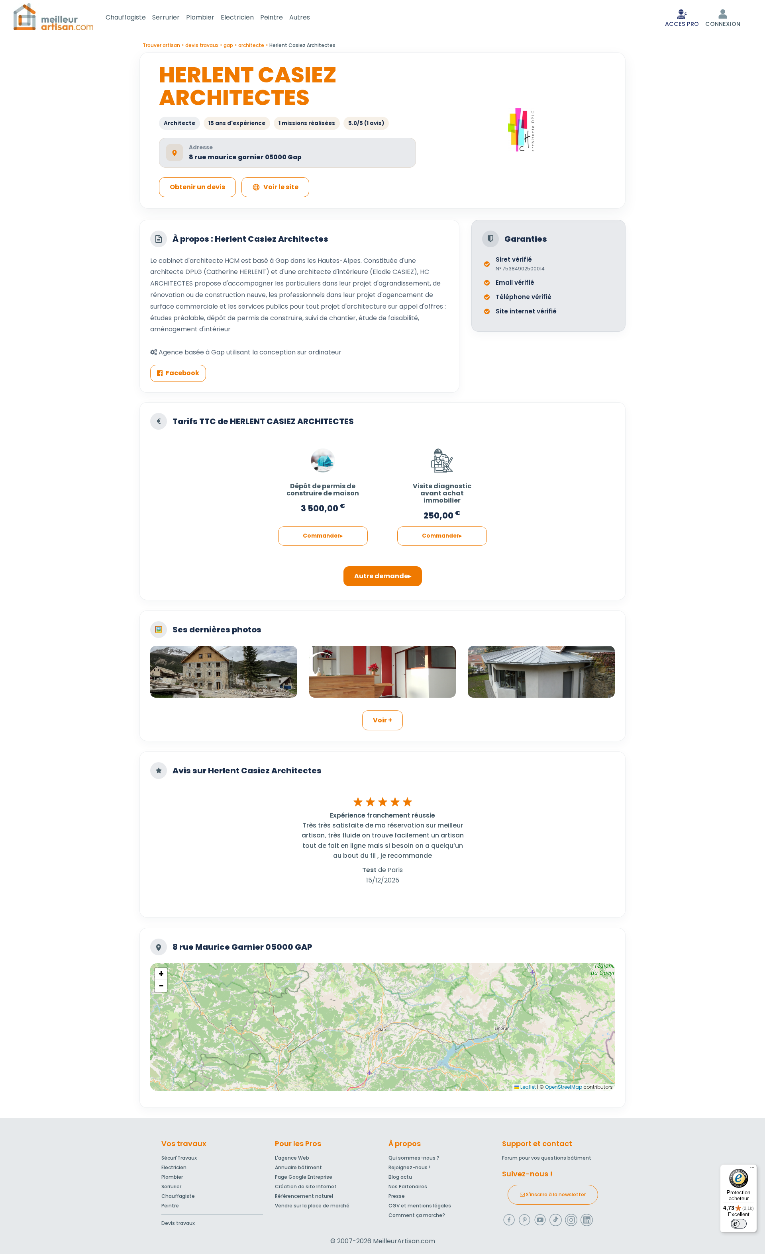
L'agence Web (292, 1157)
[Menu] (752, 1169)
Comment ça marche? (416, 1215)
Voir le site (280, 187)
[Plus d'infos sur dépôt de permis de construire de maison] (323, 456)
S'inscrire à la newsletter (555, 1194)
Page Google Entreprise (303, 1177)
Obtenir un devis (197, 187)
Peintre (271, 17)
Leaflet (527, 1087)
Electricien (237, 17)
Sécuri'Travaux (179, 1157)
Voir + (382, 720)
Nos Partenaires (407, 1186)
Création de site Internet (306, 1186)
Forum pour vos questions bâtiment (546, 1157)
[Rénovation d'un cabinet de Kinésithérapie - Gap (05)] (382, 672)
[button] (161, 974)
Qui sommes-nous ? (413, 1157)
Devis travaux (178, 1223)
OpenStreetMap (563, 1087)
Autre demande (381, 576)
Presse (396, 1196)
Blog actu (400, 1177)
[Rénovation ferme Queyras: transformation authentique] (223, 672)
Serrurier (166, 17)
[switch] (739, 1224)
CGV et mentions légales (419, 1205)
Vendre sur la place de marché (312, 1205)
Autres (299, 17)
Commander (321, 536)
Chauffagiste (126, 17)
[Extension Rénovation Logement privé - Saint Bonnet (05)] (541, 672)
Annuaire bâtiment (298, 1167)
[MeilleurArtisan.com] (53, 16)
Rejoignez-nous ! (409, 1167)
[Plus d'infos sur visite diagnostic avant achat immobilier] (442, 456)
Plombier (200, 17)
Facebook (182, 373)
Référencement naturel (304, 1196)
